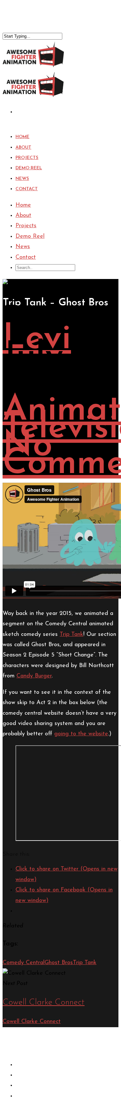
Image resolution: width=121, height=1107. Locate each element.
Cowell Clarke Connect (32, 1022)
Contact (26, 189)
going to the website (81, 734)
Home (23, 205)
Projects (25, 226)
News (22, 247)
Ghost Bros (59, 963)
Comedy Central (24, 963)
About (23, 216)
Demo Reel (30, 236)
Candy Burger (34, 676)
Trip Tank (71, 634)
